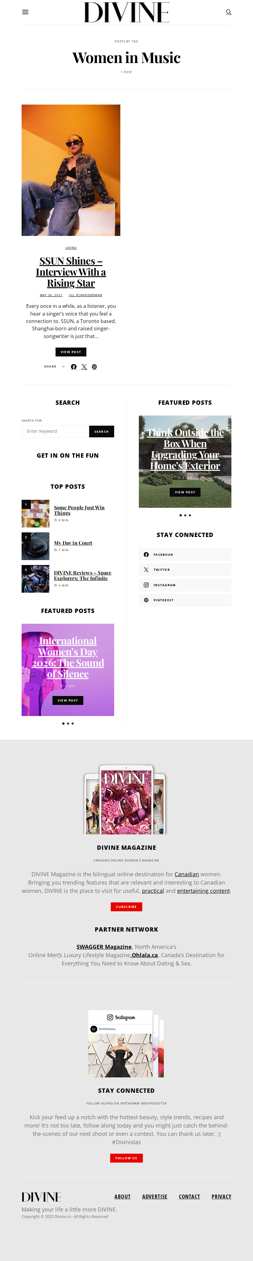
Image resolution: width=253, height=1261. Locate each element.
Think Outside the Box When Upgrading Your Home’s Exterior (185, 448)
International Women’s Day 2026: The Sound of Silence (68, 657)
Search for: (32, 421)
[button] (63, 723)
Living (71, 248)
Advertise (155, 1196)
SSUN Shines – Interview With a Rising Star (71, 271)
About (122, 1196)
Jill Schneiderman (85, 295)
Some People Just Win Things (79, 510)
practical (153, 890)
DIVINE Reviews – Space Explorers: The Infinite (82, 575)
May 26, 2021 (51, 295)
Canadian (187, 874)
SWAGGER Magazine (104, 946)
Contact (189, 1196)
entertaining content (203, 890)
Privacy (221, 1196)
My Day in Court (73, 542)
